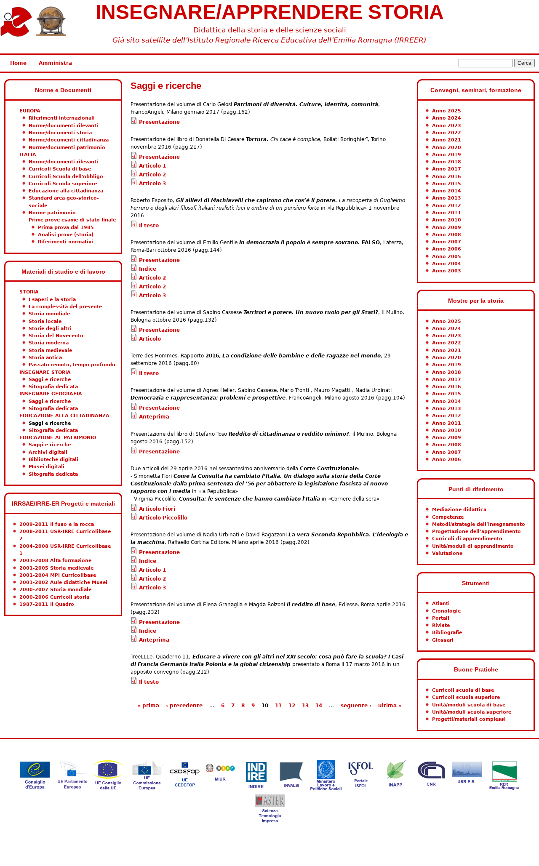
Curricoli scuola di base (463, 690)
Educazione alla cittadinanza (66, 191)
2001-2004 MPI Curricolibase (57, 575)
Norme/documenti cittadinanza (69, 140)
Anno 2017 (446, 169)
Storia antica (45, 357)
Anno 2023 (446, 125)
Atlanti (441, 603)
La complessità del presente (65, 306)
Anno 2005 (446, 256)
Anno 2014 (446, 191)
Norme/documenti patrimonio (67, 147)
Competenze (448, 517)
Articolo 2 (152, 175)
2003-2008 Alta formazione (55, 560)
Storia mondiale (49, 314)
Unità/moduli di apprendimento (473, 546)
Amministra (55, 63)
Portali (440, 618)
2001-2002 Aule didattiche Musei (63, 582)
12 (291, 706)
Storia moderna (49, 343)
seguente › (356, 706)
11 (278, 706)
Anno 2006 (446, 249)
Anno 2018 (446, 162)
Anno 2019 (446, 154)
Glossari (443, 640)
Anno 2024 (446, 118)
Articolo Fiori (157, 509)
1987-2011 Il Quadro (46, 604)
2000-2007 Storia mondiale (55, 589)
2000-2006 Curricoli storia (54, 597)
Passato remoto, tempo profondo (72, 365)
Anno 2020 (446, 147)
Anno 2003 (446, 271)
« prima (148, 706)
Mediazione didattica (459, 509)
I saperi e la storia (52, 299)
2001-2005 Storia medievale (56, 568)
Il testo (149, 226)
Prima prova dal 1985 (66, 227)
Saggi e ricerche (50, 379)
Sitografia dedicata (53, 386)
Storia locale (45, 321)
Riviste (441, 625)
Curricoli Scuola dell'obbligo (66, 176)
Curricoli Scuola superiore (63, 184)
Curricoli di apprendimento (467, 538)
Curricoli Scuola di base (60, 169)
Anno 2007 (446, 242)
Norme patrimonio (52, 213)
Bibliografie (447, 632)
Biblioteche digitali (53, 459)
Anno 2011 (446, 213)
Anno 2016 (446, 176)
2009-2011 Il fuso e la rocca (56, 524)
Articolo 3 (152, 184)
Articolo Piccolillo (163, 518)
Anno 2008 (446, 234)
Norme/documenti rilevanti (63, 125)
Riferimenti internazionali (62, 118)
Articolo (150, 339)
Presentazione (159, 122)
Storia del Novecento (56, 335)
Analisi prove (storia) (65, 234)
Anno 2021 (446, 140)
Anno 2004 (446, 263)
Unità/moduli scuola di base (468, 705)
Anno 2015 (446, 184)
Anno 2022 (446, 133)
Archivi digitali (48, 452)
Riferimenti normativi (65, 242)
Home (18, 63)
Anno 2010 (446, 220)
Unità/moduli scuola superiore (471, 712)
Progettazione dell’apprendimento (476, 531)
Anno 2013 (446, 198)
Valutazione (447, 553)
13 (305, 706)
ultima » (390, 706)
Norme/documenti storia (60, 133)
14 (318, 706)
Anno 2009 (446, 227)
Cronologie (446, 611)
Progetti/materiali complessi (469, 719)
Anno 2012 (446, 205)
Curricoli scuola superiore (466, 697)
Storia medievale (50, 350)
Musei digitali (46, 466)
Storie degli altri (50, 328)
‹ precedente (184, 706)
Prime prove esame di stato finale (72, 220)
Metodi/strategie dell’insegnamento (478, 524)
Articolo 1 (152, 166)
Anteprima (154, 417)
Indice (147, 269)
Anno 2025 (446, 111)
